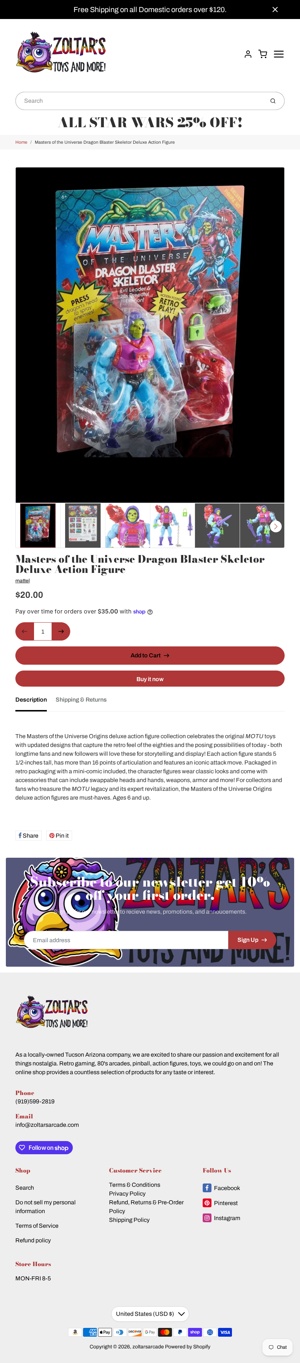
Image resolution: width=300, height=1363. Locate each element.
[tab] (35, 701)
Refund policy (33, 1240)
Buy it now (150, 679)
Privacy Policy (127, 1193)
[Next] (276, 526)
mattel (22, 581)
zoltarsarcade (148, 1346)
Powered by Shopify (187, 1346)
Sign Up (247, 940)
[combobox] (139, 101)
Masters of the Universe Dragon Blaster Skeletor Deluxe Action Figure (105, 142)
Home (21, 142)
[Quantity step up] (61, 631)
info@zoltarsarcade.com (47, 1125)
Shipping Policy (129, 1220)
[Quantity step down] (24, 631)
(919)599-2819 (35, 1101)
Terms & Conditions (134, 1185)
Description (31, 699)
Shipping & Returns (81, 699)
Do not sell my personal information (45, 1206)
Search (24, 1188)
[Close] (275, 9)
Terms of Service (37, 1226)
